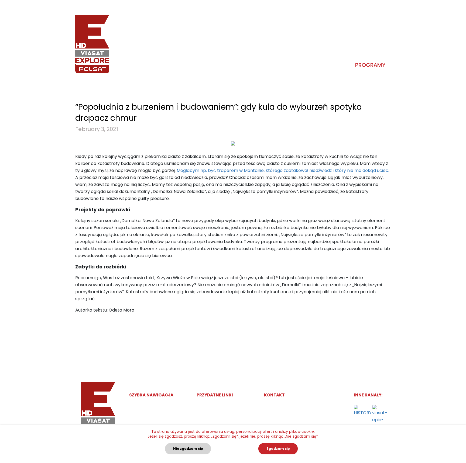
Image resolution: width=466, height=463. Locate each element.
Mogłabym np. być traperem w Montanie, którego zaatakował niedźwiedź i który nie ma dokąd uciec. (283, 170)
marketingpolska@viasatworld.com (304, 406)
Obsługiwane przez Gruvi (221, 406)
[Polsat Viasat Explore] (92, 44)
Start (134, 406)
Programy (370, 65)
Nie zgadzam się (188, 448)
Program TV (141, 417)
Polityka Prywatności (217, 417)
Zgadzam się (278, 448)
